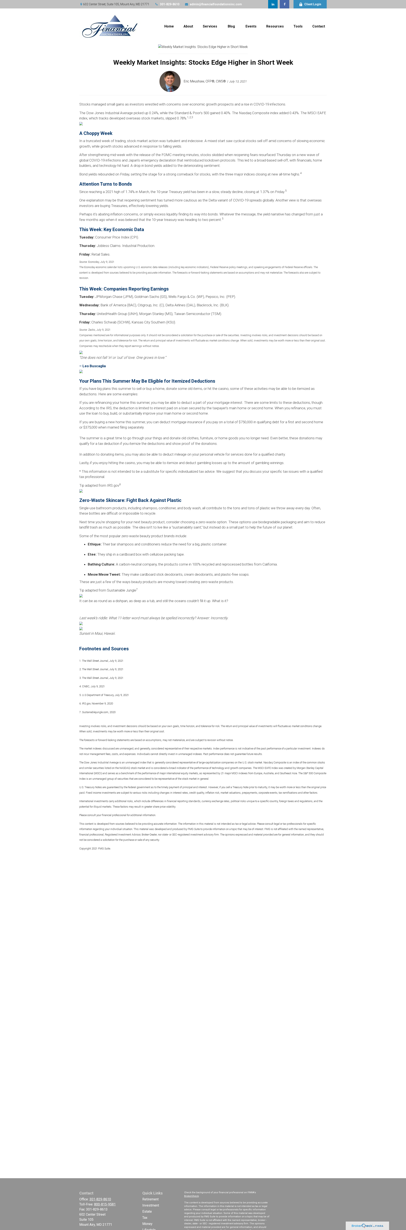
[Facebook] (284, 4)
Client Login (312, 4)
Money (147, 1224)
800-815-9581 (105, 1204)
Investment (150, 1205)
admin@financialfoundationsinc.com (216, 4)
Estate (147, 1211)
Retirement (150, 1199)
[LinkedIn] (273, 4)
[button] (169, 26)
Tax (144, 1218)
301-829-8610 (169, 4)
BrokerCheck (191, 1196)
